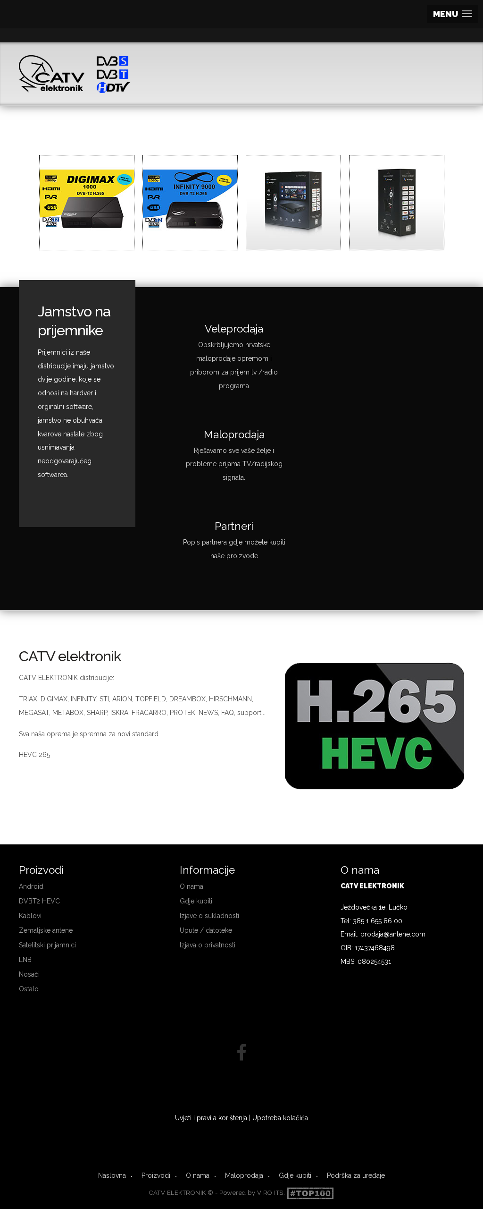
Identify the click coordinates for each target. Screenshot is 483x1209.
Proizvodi (156, 1175)
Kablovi (30, 916)
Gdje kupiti (196, 901)
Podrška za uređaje (356, 1175)
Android (31, 886)
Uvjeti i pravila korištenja (211, 1118)
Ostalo (29, 989)
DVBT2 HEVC (39, 901)
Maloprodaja (244, 1175)
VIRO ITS (270, 1192)
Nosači (29, 974)
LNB (25, 959)
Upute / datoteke (206, 930)
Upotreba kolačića (280, 1118)
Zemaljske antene (46, 930)
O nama (191, 886)
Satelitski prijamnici (47, 945)
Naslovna (112, 1175)
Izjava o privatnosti (207, 945)
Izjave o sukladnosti (209, 916)
